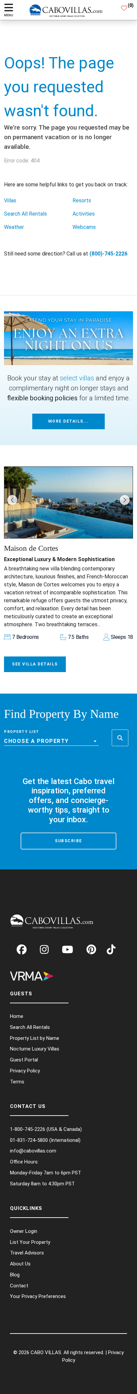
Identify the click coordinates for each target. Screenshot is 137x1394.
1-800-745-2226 (27, 1129)
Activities (83, 214)
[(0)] (124, 10)
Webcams (84, 227)
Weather (14, 227)
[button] (12, 500)
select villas (77, 378)
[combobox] (51, 741)
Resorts (81, 200)
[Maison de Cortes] (68, 502)
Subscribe (68, 841)
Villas (10, 200)
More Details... (68, 421)
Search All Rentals (25, 214)
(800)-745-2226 (108, 253)
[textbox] (51, 741)
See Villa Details (35, 664)
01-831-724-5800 (29, 1140)
